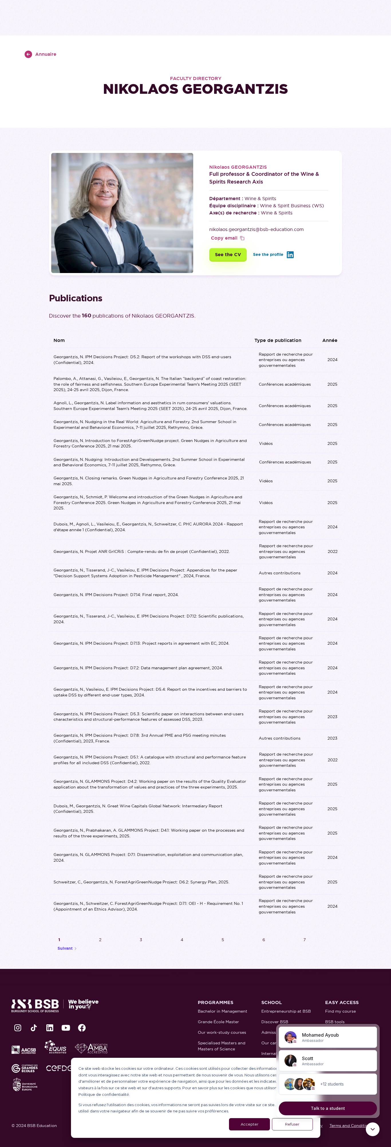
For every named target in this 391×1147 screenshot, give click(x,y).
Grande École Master (218, 1021)
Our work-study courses (222, 1032)
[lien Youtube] (66, 1027)
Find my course (340, 1011)
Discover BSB (274, 1021)
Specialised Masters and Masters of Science (221, 1046)
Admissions (272, 1032)
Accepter (249, 1124)
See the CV (228, 255)
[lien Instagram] (17, 1027)
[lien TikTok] (33, 1027)
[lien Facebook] (82, 1027)
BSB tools (335, 1021)
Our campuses (275, 1043)
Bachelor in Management (222, 1011)
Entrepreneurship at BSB (286, 1011)
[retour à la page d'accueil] (54, 1006)
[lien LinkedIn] (50, 1027)
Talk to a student (328, 1108)
